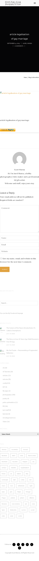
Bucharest (4, 461)
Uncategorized (8, 418)
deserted (13, 467)
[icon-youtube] (19, 547)
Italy (27, 473)
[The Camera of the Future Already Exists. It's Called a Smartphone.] (2, 330)
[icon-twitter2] (19, 544)
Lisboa (22, 480)
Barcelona (4, 455)
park (11, 492)
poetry (5, 398)
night (30, 486)
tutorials (5, 414)
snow (33, 504)
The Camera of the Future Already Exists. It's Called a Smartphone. (20, 329)
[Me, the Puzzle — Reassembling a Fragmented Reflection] (2, 352)
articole (5, 379)
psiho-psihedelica (9, 402)
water (11, 516)
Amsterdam (14, 449)
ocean (3, 492)
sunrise (23, 510)
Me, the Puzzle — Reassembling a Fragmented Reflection (21, 351)
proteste (13, 498)
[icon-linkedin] (32, 544)
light (14, 480)
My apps (5, 391)
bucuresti (15, 461)
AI (3, 368)
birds (21, 455)
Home (25, 77)
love (30, 480)
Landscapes (5, 480)
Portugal (28, 492)
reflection (31, 498)
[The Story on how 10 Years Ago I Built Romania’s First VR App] (2, 341)
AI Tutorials (6, 371)
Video (5, 421)
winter (20, 516)
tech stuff (6, 410)
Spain (3, 510)
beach (13, 455)
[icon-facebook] (14, 544)
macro (3, 486)
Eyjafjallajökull (25, 467)
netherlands (21, 486)
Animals (25, 449)
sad (26, 504)
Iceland (19, 473)
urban (3, 516)
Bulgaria (25, 461)
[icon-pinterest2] (23, 544)
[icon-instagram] (28, 544)
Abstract (4, 449)
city (33, 461)
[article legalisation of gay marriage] (19, 103)
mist (11, 486)
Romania (4, 504)
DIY (4, 387)
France (3, 473)
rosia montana (16, 504)
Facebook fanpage (16, 313)
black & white (32, 455)
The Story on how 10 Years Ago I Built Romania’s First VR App (22, 340)
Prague (4, 498)
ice (11, 473)
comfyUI (5, 383)
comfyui (4, 467)
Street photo (13, 510)
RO (4, 406)
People (19, 492)
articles (5, 375)
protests (22, 498)
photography (7, 395)
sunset (32, 510)
